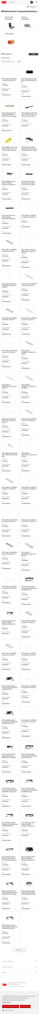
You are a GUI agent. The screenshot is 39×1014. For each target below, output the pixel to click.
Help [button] (4, 972)
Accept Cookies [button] (25, 1006)
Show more (19, 950)
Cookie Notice (6, 1002)
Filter (33, 54)
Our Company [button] (8, 961)
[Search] (31, 2)
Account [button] (32, 7)
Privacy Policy (22, 982)
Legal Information (13, 982)
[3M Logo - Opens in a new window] (3, 2)
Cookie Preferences (14, 984)
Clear (19, 61)
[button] (8, 1010)
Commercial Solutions (7, 61)
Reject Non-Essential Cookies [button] (11, 1006)
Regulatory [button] (7, 967)
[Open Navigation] (36, 2)
